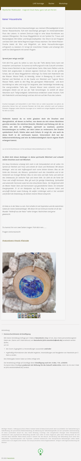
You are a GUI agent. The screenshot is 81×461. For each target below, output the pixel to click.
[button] (54, 254)
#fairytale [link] (25, 240)
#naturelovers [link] (8, 240)
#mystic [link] (17, 240)
